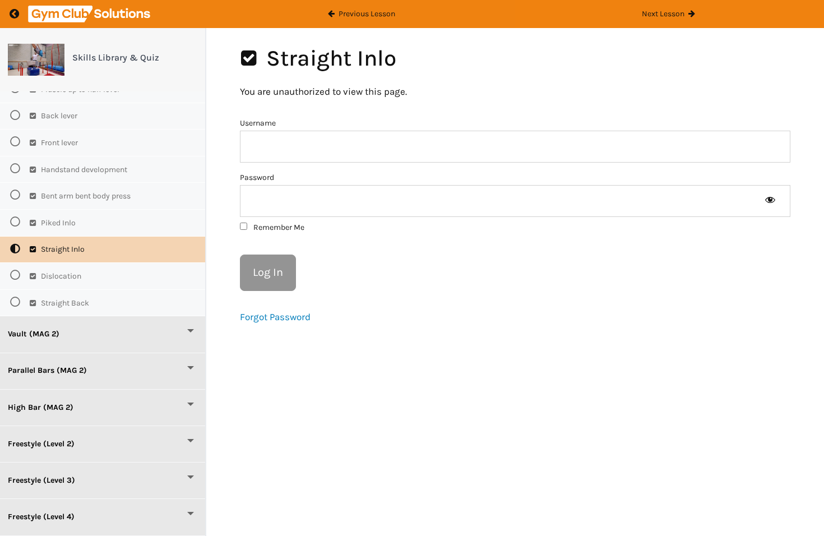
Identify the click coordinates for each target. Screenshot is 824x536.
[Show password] (769, 201)
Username (258, 123)
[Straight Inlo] (36, 60)
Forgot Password (275, 316)
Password (257, 177)
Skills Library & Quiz (115, 57)
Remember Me (278, 227)
